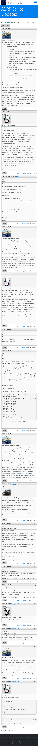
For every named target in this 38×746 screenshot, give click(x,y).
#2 (35, 111)
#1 (35, 28)
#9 (35, 484)
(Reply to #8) (15, 484)
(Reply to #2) (14, 176)
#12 (35, 585)
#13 (35, 604)
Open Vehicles (14, 2)
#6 (35, 329)
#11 (35, 566)
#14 (35, 628)
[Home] (3, 2)
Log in (2, 22)
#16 (35, 681)
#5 (35, 274)
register (8, 22)
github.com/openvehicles (19, 741)
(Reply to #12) (15, 604)
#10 (35, 523)
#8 (35, 434)
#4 (35, 227)
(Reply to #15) (15, 681)
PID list (21, 473)
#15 (35, 646)
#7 (35, 351)
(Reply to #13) (15, 628)
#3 (35, 176)
